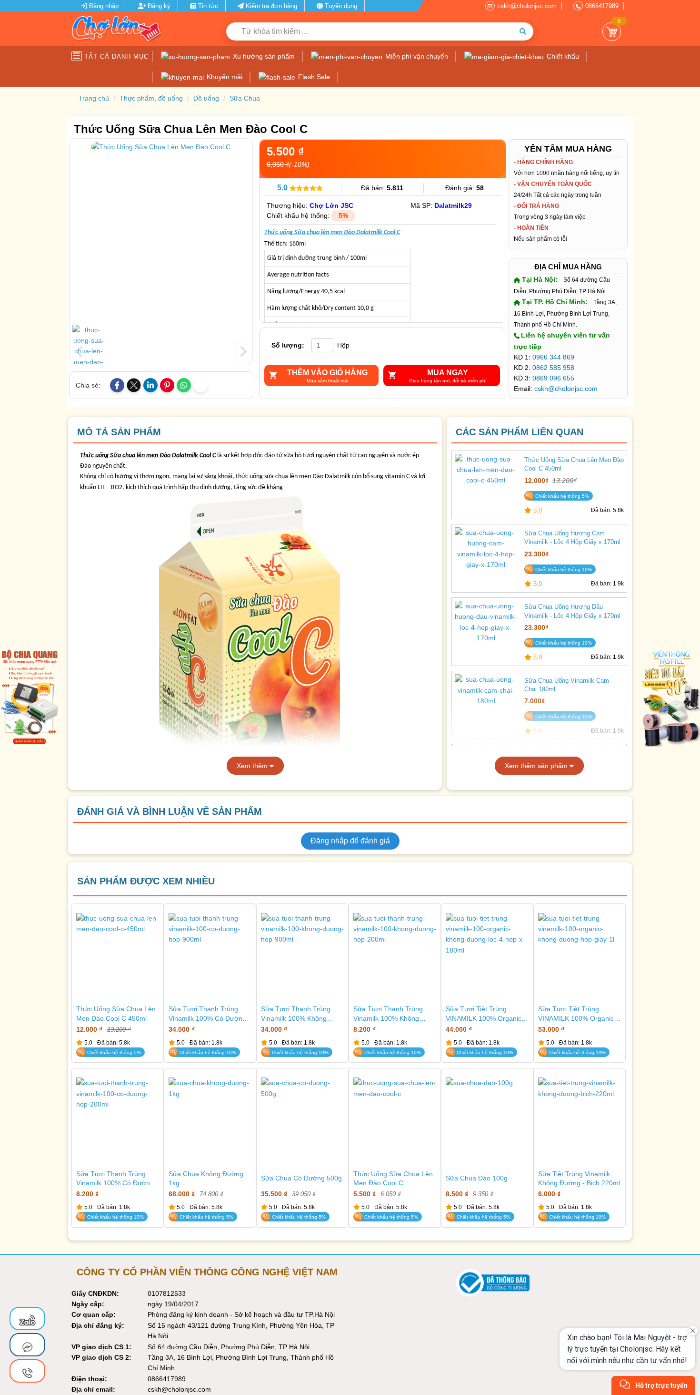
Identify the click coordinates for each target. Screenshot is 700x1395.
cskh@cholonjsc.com (527, 6)
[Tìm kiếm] (522, 31)
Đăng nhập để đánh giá (350, 841)
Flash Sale (313, 77)
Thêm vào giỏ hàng (327, 373)
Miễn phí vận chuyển (415, 56)
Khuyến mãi (223, 77)
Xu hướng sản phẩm (263, 56)
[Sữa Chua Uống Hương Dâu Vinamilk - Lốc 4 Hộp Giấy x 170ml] (486, 630)
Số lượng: (287, 345)
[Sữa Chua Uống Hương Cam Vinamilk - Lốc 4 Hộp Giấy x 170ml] (486, 557)
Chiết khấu (562, 56)
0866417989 (602, 6)
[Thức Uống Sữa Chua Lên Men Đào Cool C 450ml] (486, 483)
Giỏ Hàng (611, 31)
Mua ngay (447, 373)
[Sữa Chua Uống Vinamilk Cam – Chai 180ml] (486, 704)
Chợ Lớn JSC (331, 205)
